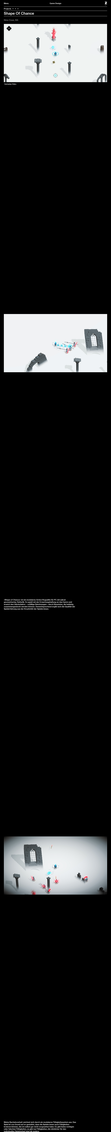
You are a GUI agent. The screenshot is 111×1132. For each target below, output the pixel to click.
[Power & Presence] (13, 9)
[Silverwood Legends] (15, 9)
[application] (55, 53)
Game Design (55, 3)
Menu (6, 3)
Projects (7, 9)
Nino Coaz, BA (11, 20)
